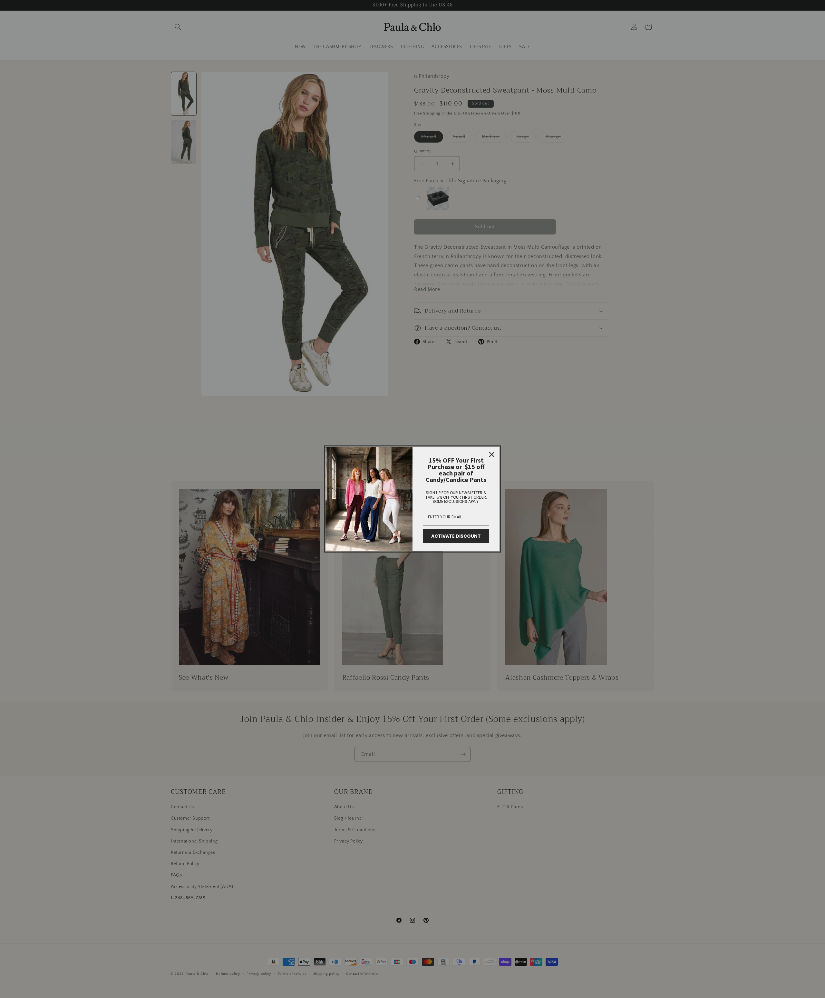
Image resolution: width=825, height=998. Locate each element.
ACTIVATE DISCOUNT (456, 536)
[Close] (492, 454)
